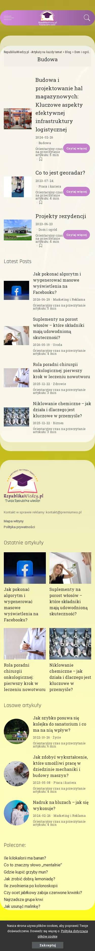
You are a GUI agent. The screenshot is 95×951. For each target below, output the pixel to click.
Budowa (45, 142)
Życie (57, 737)
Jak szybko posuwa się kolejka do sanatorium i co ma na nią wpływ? (59, 724)
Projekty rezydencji (60, 216)
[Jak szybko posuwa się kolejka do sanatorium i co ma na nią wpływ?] (16, 731)
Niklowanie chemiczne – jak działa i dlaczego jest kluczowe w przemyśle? (62, 409)
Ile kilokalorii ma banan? (25, 858)
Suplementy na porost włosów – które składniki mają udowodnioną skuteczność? (68, 601)
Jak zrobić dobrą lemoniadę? (29, 879)
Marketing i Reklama (69, 299)
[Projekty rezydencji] (18, 230)
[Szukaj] (86, 17)
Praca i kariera (50, 186)
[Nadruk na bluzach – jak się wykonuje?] (16, 812)
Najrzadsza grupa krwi (23, 899)
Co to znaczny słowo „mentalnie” (33, 865)
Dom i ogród (48, 229)
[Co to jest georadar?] (18, 186)
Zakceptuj (48, 945)
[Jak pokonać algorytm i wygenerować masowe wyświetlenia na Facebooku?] (16, 290)
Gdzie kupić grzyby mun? (26, 872)
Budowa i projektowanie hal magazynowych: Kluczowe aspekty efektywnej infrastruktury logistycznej (59, 104)
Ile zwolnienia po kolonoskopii (31, 885)
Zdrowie (59, 383)
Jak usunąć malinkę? (22, 906)
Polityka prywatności (19, 527)
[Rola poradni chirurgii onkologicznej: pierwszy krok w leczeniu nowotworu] (16, 377)
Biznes (58, 422)
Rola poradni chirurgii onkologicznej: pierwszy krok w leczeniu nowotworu (61, 370)
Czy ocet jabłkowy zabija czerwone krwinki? (43, 892)
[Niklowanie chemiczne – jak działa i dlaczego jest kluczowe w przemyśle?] (16, 416)
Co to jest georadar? (60, 172)
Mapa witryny (14, 521)
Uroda (57, 344)
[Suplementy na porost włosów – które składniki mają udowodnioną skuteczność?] (16, 335)
